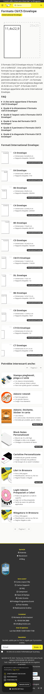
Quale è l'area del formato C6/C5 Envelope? (18, 122)
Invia (36, 647)
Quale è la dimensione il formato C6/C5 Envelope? (19, 109)
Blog (23, 559)
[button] (5, 674)
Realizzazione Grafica (22, 608)
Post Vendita (23, 605)
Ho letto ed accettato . (23, 652)
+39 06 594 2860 (22, 620)
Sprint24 (8, 5)
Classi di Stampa (22, 595)
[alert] (17, 678)
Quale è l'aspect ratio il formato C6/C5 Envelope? (21, 116)
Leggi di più (15, 670)
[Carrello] (41, 5)
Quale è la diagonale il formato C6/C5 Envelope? (21, 135)
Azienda (23, 552)
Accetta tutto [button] (10, 684)
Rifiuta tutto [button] (24, 684)
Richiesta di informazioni (23, 617)
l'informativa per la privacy (30, 652)
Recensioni (22, 556)
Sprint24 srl (6, 658)
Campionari (23, 592)
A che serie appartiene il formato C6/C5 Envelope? (19, 103)
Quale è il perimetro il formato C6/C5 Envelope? (21, 129)
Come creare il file (23, 582)
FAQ (23, 588)
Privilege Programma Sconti (23, 601)
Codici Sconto (22, 598)
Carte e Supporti (22, 585)
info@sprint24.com (22, 624)
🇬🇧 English (35, 684)
